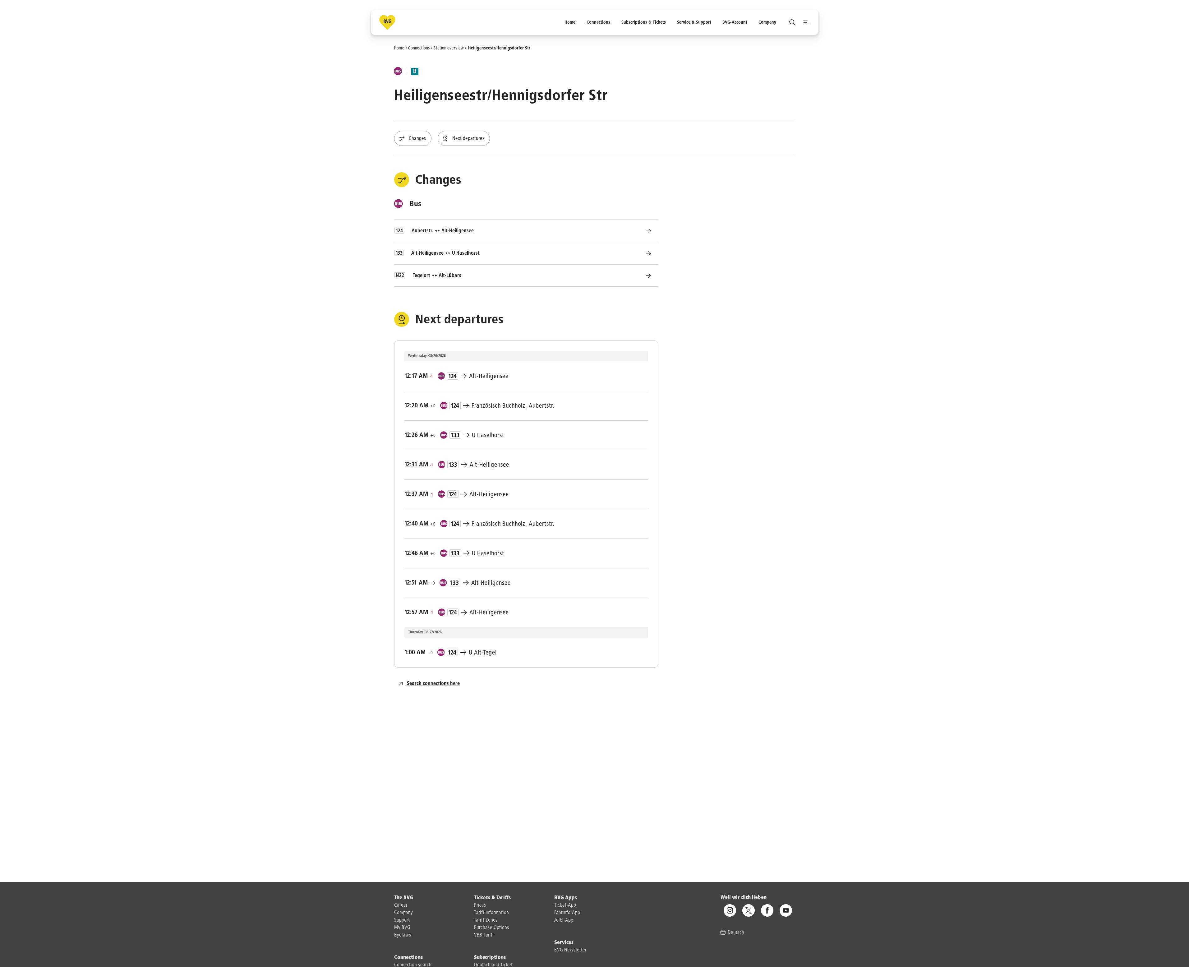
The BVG (403, 897)
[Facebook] (767, 910)
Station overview (449, 48)
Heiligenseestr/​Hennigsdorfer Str (499, 48)
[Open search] (792, 22)
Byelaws (402, 935)
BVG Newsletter (570, 950)
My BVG (402, 927)
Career (401, 905)
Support (402, 920)
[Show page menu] (806, 22)
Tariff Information (491, 912)
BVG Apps (565, 897)
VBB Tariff (484, 935)
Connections (419, 48)
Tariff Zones (486, 920)
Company (403, 912)
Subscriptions (490, 957)
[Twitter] (748, 910)
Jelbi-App (563, 920)
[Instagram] (730, 910)
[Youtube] (786, 910)
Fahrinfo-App (567, 912)
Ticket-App (565, 905)
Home (399, 48)
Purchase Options (491, 927)
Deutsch (736, 932)
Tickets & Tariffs (492, 897)
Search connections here (433, 683)
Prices (480, 905)
